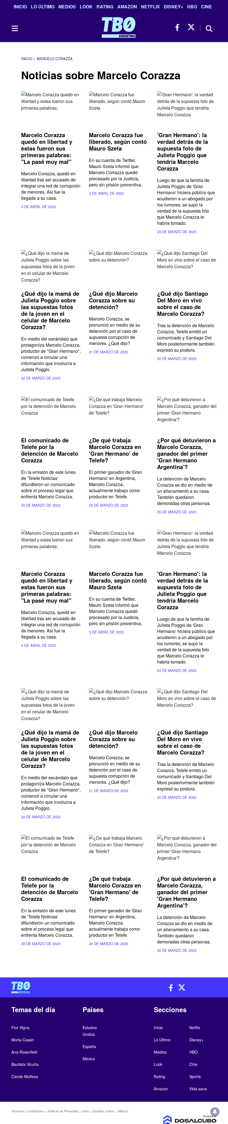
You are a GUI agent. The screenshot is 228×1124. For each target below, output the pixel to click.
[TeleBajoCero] (60, 987)
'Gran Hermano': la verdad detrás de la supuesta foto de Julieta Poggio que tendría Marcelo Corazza (182, 151)
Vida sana (198, 1088)
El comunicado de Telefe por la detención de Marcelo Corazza (49, 450)
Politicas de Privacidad (63, 1111)
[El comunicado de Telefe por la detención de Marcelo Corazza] (51, 413)
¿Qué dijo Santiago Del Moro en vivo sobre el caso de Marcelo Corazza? (182, 303)
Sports (195, 1076)
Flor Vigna (20, 1027)
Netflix (150, 6)
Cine (206, 6)
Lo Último (42, 6)
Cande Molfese (24, 1076)
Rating (104, 6)
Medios (67, 6)
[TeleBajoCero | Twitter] (191, 27)
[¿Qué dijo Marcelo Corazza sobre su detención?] (118, 267)
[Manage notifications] (214, 1111)
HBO (192, 6)
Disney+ (173, 6)
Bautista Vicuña (25, 1064)
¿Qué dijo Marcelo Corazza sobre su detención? (113, 300)
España (89, 1046)
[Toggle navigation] (14, 28)
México (89, 1058)
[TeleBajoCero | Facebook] (178, 27)
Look (86, 6)
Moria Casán (22, 1039)
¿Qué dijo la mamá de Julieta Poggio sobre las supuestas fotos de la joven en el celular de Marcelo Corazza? (50, 310)
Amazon (127, 6)
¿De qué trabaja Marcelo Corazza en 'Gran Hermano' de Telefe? (115, 450)
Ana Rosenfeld (24, 1052)
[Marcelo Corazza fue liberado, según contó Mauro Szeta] (118, 108)
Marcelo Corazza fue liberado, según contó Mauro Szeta (118, 141)
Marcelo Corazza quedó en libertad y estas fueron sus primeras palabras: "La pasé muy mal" (46, 148)
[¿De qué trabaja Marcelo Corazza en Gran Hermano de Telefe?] (118, 413)
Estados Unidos (103, 1111)
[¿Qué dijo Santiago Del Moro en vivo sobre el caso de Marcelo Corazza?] (187, 267)
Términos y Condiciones (27, 1111)
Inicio (20, 6)
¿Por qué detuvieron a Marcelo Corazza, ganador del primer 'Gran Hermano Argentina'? (186, 453)
